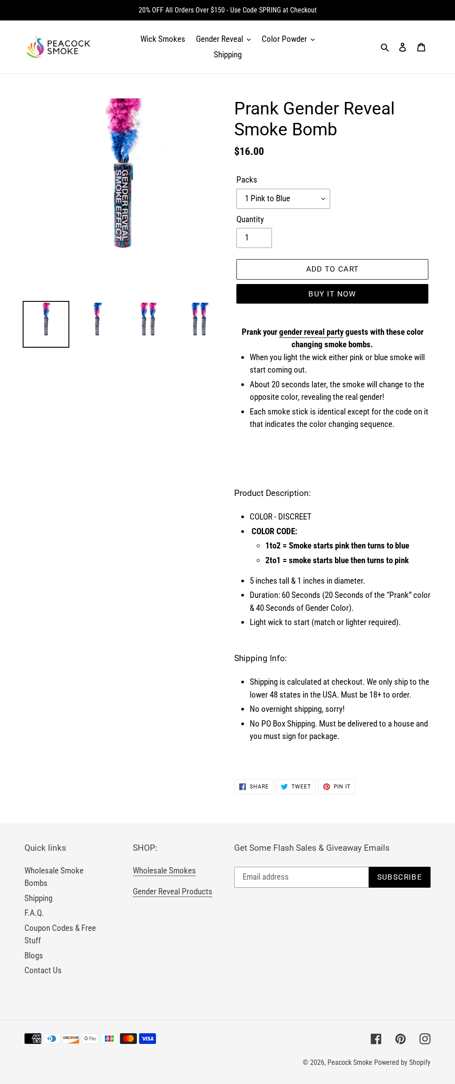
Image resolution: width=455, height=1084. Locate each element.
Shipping (38, 898)
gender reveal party (311, 332)
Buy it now (332, 293)
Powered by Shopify (402, 1062)
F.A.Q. (34, 913)
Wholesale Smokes (164, 870)
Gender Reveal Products (172, 891)
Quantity (250, 219)
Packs (246, 180)
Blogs (33, 955)
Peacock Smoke (349, 1062)
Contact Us (43, 970)
